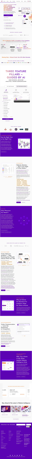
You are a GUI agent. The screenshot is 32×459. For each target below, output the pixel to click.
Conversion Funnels (4, 273)
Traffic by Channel (5, 176)
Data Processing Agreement (18, 439)
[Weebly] (9, 246)
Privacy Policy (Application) (18, 436)
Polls (22, 335)
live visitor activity (5, 142)
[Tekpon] (3, 129)
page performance (7, 141)
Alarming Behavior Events (6, 281)
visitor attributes (26, 192)
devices (17, 193)
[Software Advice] (9, 129)
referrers (20, 193)
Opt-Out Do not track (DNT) (18, 443)
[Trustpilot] (25, 129)
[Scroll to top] (30, 455)
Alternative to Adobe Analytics (4, 62)
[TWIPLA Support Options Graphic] (24, 220)
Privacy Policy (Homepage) (18, 433)
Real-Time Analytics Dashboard (8, 177)
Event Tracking (19, 265)
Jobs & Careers (11, 435)
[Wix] (14, 35)
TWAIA (10, 224)
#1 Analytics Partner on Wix (9, 25)
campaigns (19, 190)
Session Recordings (8, 23)
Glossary (2, 436)
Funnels (12, 23)
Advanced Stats (12, 22)
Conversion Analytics (10, 176)
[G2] (30, 129)
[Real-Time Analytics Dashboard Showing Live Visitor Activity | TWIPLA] (24, 143)
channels (20, 189)
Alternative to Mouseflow (15, 62)
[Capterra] (14, 129)
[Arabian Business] (4, 35)
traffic (18, 192)
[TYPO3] (25, 35)
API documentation (3, 445)
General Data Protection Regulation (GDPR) (19, 441)
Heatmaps (28, 265)
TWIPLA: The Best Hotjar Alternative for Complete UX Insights (29, 62)
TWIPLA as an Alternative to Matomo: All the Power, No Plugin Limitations (20, 62)
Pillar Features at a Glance (22, 86)
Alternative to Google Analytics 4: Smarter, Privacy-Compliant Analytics (10, 62)
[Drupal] (14, 246)
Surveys (24, 62)
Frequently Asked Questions (3, 433)
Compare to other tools (4, 443)
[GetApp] (19, 129)
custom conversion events (25, 189)
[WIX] (30, 245)
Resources (25, 1)
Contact (10, 438)
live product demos (6, 221)
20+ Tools (7, 22)
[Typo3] (19, 245)
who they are (21, 172)
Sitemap (2, 442)
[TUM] (30, 35)
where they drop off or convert (24, 173)
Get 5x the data (7, 28)
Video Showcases (11, 86)
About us (10, 432)
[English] (28, 1)
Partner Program (11, 434)
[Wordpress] (4, 246)
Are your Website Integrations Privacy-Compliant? (3, 447)
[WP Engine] (19, 35)
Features (7, 1)
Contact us (25, 446)
